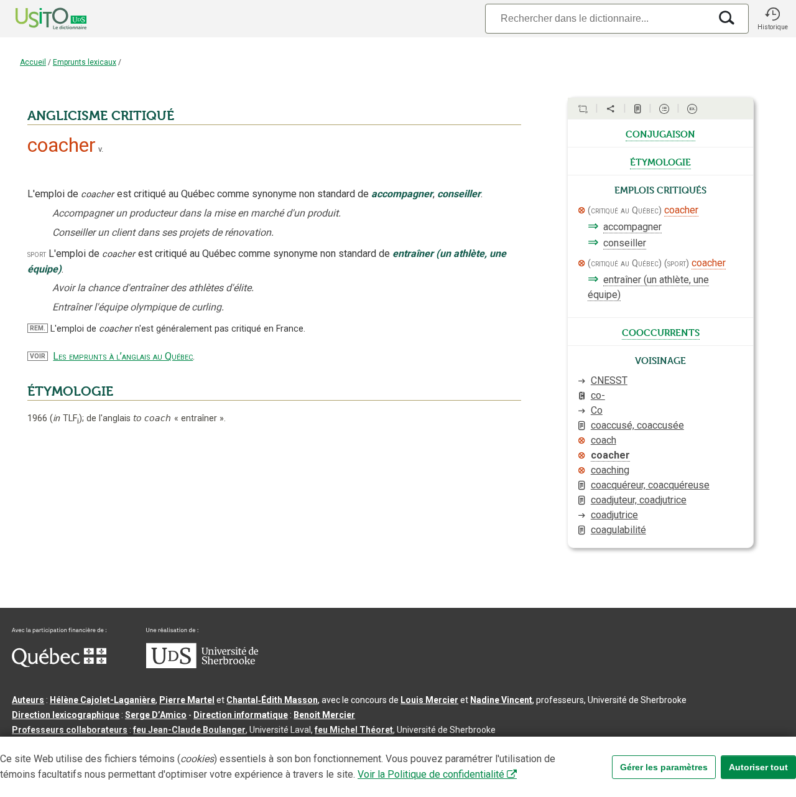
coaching (610, 470)
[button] (772, 18)
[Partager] (611, 109)
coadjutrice (614, 515)
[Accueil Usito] (37, 18)
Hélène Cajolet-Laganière (102, 700)
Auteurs (28, 700)
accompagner (632, 227)
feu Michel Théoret (354, 730)
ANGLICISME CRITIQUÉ (100, 115)
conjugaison (660, 133)
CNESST (609, 380)
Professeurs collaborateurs (69, 730)
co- (598, 395)
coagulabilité (618, 530)
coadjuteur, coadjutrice (639, 500)
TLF (66, 418)
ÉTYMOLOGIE (70, 391)
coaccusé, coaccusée (637, 425)
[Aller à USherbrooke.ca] (202, 665)
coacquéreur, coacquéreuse (650, 485)
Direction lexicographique (65, 715)
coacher (681, 210)
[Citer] (583, 109)
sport (36, 254)
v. (100, 149)
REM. (37, 328)
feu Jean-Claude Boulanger (189, 730)
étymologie (660, 161)
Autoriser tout (758, 767)
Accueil (33, 62)
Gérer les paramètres (664, 767)
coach (603, 440)
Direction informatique (240, 715)
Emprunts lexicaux (84, 62)
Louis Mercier (429, 700)
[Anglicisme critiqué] (581, 210)
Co (597, 410)
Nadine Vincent (501, 700)
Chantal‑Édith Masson (272, 700)
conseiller (624, 243)
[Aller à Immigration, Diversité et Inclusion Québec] (59, 664)
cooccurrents (661, 331)
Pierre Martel (187, 700)
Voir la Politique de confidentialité (431, 774)
